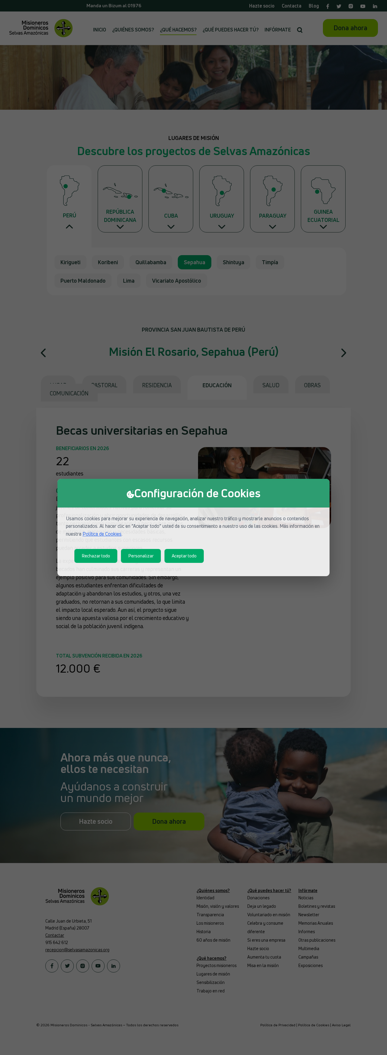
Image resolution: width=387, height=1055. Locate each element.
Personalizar (141, 556)
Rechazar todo (96, 556)
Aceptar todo (184, 556)
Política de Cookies (102, 534)
